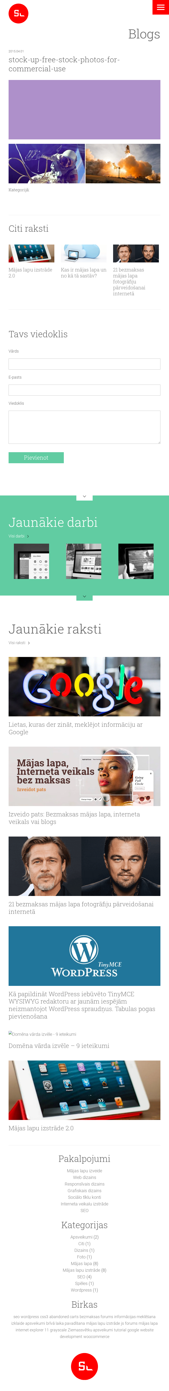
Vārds (14, 351)
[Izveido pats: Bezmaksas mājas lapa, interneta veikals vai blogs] (84, 776)
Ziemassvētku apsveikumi (90, 1330)
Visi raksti (17, 642)
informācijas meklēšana (135, 1316)
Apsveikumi (81, 1237)
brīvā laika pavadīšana (65, 1323)
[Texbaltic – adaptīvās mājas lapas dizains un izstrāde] (136, 561)
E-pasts (15, 377)
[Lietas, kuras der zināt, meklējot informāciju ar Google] (84, 687)
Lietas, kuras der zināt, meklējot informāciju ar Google (76, 728)
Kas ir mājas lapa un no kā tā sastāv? (84, 273)
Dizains (81, 1250)
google (133, 1330)
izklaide (17, 1323)
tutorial (120, 1330)
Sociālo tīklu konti (84, 1197)
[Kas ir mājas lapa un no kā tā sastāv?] (84, 253)
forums (131, 1323)
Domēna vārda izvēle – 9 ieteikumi (59, 1045)
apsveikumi (35, 1323)
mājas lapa (148, 1323)
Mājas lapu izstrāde (81, 1270)
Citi (81, 1243)
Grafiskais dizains (84, 1190)
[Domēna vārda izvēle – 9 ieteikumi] (84, 1034)
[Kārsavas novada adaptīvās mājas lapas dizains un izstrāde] (83, 561)
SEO (85, 1210)
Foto (81, 1257)
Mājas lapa (81, 1263)
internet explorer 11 (32, 1330)
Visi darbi (16, 536)
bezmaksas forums (96, 1316)
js (122, 1323)
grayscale (58, 1330)
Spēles (81, 1283)
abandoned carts (64, 1316)
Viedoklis (16, 403)
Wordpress (81, 1290)
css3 (44, 1316)
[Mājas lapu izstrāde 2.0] (31, 253)
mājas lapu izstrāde (103, 1323)
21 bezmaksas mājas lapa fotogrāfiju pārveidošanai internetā (129, 281)
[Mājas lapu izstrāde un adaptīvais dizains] (18, 13)
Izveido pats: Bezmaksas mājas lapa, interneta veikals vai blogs (74, 817)
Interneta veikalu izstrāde (84, 1204)
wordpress (30, 1316)
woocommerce (96, 1336)
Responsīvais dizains (85, 1184)
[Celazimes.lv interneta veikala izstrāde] (31, 561)
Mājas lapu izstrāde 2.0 (30, 273)
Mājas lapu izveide (84, 1170)
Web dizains (84, 1177)
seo (16, 1316)
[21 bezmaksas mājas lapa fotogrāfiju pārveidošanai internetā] (136, 253)
